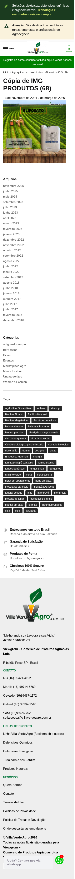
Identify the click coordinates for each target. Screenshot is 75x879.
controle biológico (58, 444)
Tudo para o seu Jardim (19, 760)
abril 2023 (9, 218)
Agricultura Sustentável (18, 408)
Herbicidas (36, 72)
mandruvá (43, 492)
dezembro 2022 (13, 239)
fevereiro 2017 (12, 314)
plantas (33, 504)
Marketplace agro (14, 366)
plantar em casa (14, 504)
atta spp (55, 408)
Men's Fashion (12, 371)
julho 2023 (10, 207)
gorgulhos (55, 468)
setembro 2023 (13, 202)
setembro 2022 (13, 255)
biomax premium (14, 432)
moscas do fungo (15, 498)
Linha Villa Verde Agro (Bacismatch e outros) (33, 733)
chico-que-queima (15, 438)
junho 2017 (10, 309)
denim (26, 450)
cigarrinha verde (40, 438)
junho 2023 (10, 212)
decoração (11, 450)
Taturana (31, 510)
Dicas (6, 355)
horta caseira (44, 474)
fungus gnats (37, 468)
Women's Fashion (15, 382)
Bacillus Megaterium (16, 420)
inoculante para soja (16, 486)
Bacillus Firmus (13, 414)
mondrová (60, 492)
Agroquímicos (20, 72)
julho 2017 (10, 304)
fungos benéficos (15, 468)
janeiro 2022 (11, 271)
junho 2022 (10, 266)
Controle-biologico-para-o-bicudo (24, 444)
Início (6, 72)
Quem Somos (12, 785)
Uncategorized (12, 376)
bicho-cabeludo (14, 426)
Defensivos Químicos (18, 742)
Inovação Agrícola (44, 486)
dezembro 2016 (13, 320)
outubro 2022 (12, 250)
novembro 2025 (13, 185)
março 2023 (11, 223)
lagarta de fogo (13, 492)
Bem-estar (10, 349)
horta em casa (43, 480)
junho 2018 (10, 288)
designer (40, 450)
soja (7, 510)
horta (29, 474)
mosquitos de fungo (41, 498)
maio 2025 (10, 196)
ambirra (41, 408)
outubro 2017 (12, 298)
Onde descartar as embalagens (24, 828)
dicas (53, 450)
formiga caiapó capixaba (19, 462)
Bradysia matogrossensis (43, 432)
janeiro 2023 (11, 234)
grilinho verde (13, 474)
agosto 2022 (11, 261)
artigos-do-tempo (14, 344)
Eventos (8, 360)
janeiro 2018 (11, 293)
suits (17, 510)
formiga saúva (46, 462)
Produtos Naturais (15, 768)
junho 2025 (10, 191)
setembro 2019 (13, 277)
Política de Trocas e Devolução (24, 819)
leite (30, 492)
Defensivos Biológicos (18, 751)
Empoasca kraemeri (16, 456)
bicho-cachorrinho (38, 426)
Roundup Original (52, 504)
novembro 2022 (13, 245)
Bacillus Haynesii (37, 414)
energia (37, 456)
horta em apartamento (17, 480)
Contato (8, 793)
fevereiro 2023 (12, 228)
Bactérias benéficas (45, 420)
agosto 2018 (11, 282)
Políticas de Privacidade (19, 811)
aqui (49, 59)
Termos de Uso (13, 802)
